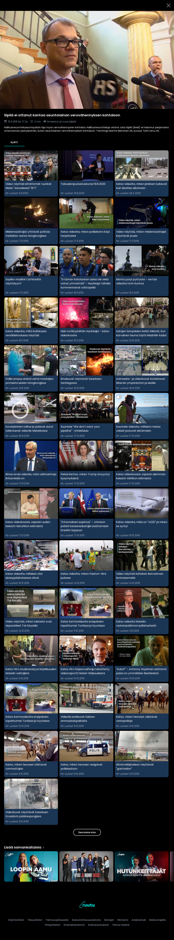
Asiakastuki (139, 920)
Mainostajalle (157, 920)
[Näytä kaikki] (87, 865)
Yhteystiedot (52, 925)
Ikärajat (109, 920)
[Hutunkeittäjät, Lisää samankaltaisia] (142, 866)
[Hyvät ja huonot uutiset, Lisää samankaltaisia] (86, 866)
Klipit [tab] (14, 142)
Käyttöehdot (16, 920)
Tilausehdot (35, 920)
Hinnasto (122, 920)
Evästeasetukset (98, 925)
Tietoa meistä (120, 925)
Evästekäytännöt (74, 925)
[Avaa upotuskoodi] (167, 15)
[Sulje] (168, 5)
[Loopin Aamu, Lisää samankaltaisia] (31, 866)
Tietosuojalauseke (57, 920)
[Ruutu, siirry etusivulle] (87, 905)
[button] (87, 60)
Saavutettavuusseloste (86, 920)
